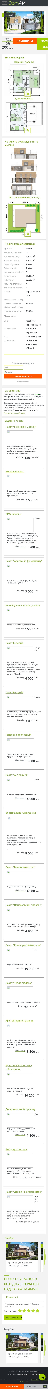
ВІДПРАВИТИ (12, 1317)
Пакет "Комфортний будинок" (23, 945)
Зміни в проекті (15, 471)
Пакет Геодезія (14, 692)
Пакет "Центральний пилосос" (24, 905)
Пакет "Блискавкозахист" (20, 867)
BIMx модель (13, 514)
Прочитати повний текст (14, 413)
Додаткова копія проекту (20, 1109)
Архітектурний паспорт (19, 1020)
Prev (6, 22)
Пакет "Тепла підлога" (19, 983)
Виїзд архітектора (16, 1149)
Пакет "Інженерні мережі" (21, 426)
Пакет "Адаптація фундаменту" (24, 561)
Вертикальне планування (21, 812)
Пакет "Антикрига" (17, 774)
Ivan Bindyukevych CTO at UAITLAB (29, 1374)
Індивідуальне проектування (23, 605)
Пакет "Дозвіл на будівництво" (24, 1191)
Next (42, 22)
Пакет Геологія (14, 643)
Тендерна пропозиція (18, 734)
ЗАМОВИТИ (25, 41)
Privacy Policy (35, 1380)
